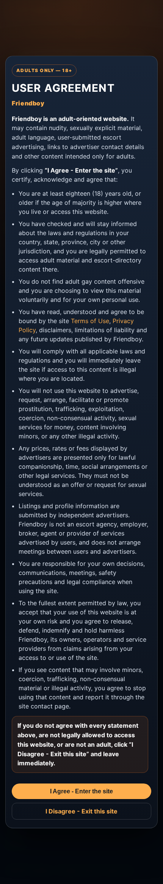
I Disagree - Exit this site (81, 811)
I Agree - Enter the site (81, 791)
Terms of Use (90, 321)
